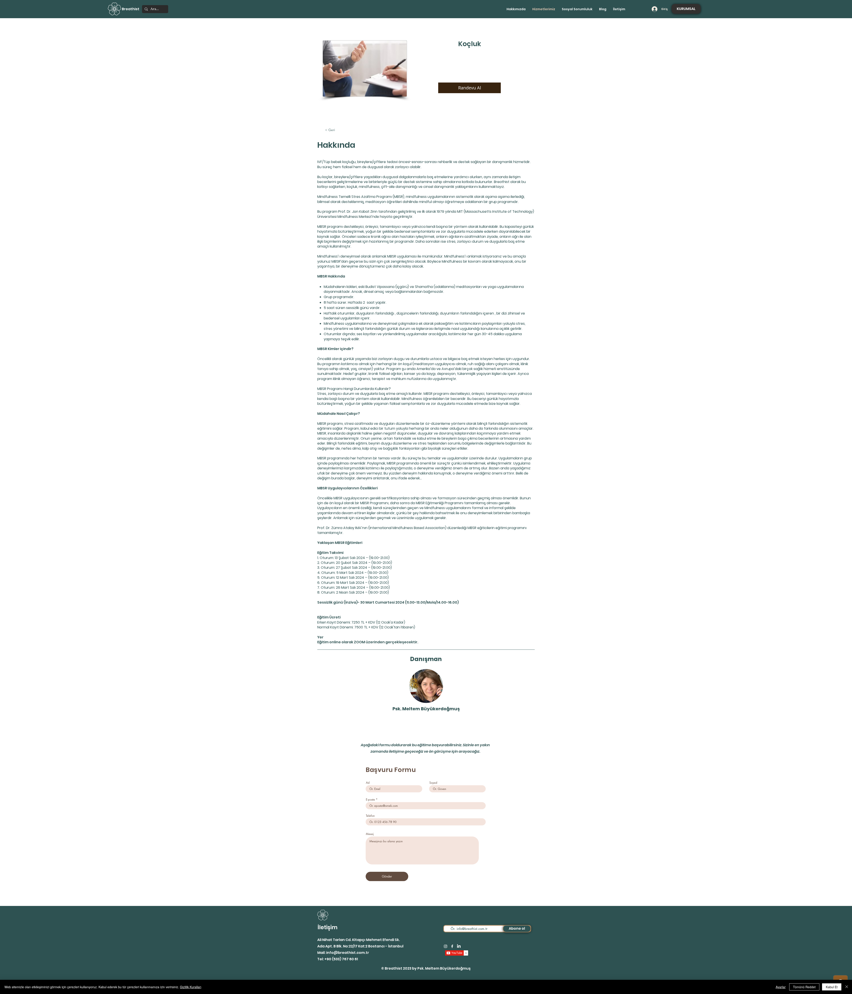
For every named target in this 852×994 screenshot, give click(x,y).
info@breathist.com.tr (347, 952)
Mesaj (370, 834)
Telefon (370, 815)
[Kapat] (846, 986)
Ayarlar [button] (781, 987)
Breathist (130, 9)
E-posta (370, 799)
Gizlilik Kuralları (190, 987)
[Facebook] (452, 946)
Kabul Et (832, 987)
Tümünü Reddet (804, 987)
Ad (368, 782)
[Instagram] (445, 946)
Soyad (433, 782)
